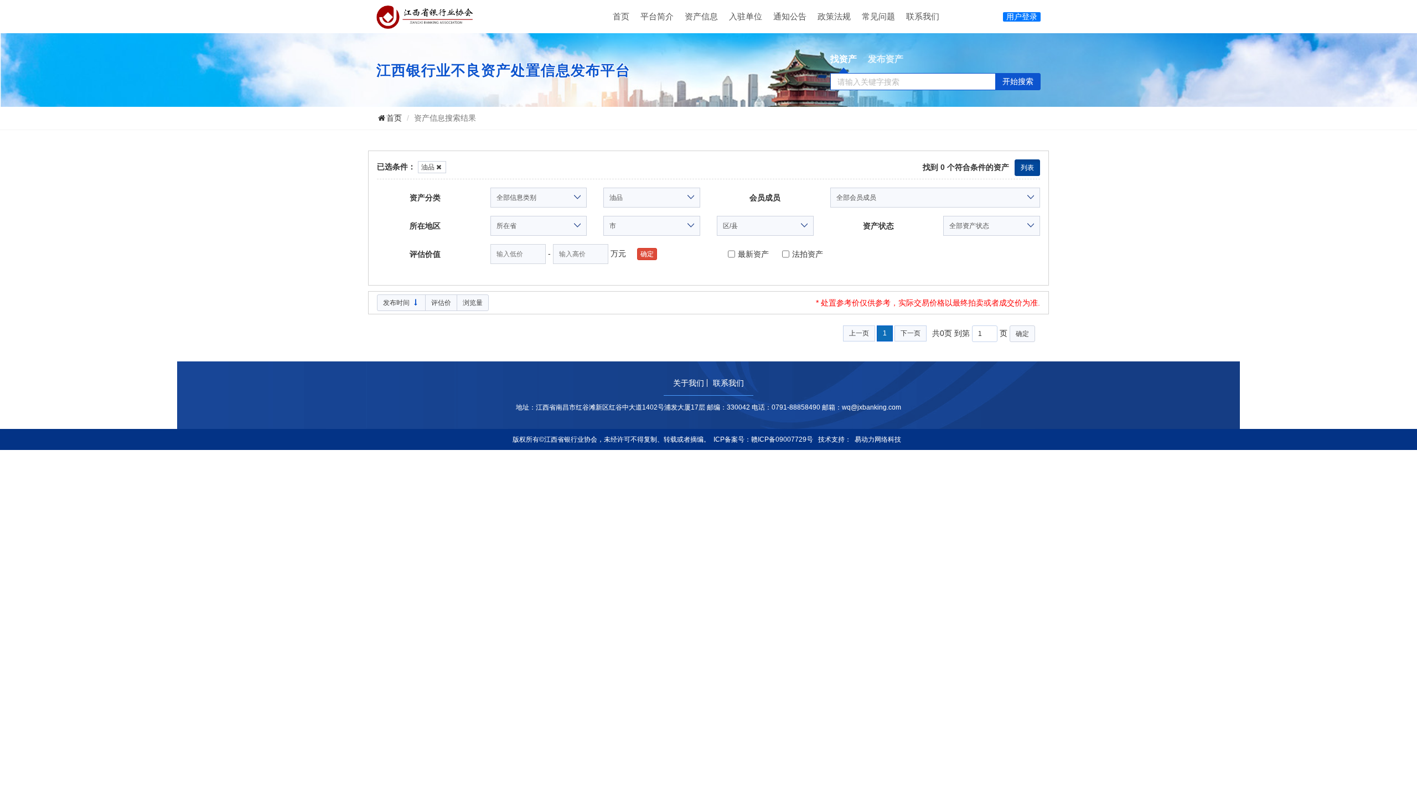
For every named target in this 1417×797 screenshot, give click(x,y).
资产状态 (878, 225)
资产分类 (425, 197)
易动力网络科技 (878, 439)
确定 (1022, 334)
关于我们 (688, 383)
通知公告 (789, 16)
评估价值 (425, 254)
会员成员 (764, 197)
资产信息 (701, 16)
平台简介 (657, 16)
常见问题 (878, 16)
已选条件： (396, 166)
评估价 (441, 303)
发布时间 (397, 303)
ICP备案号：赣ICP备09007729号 (763, 439)
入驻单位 (745, 16)
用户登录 (1021, 16)
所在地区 (425, 225)
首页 (621, 16)
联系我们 (922, 16)
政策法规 (834, 16)
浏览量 (473, 303)
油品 (428, 167)
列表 (1027, 168)
